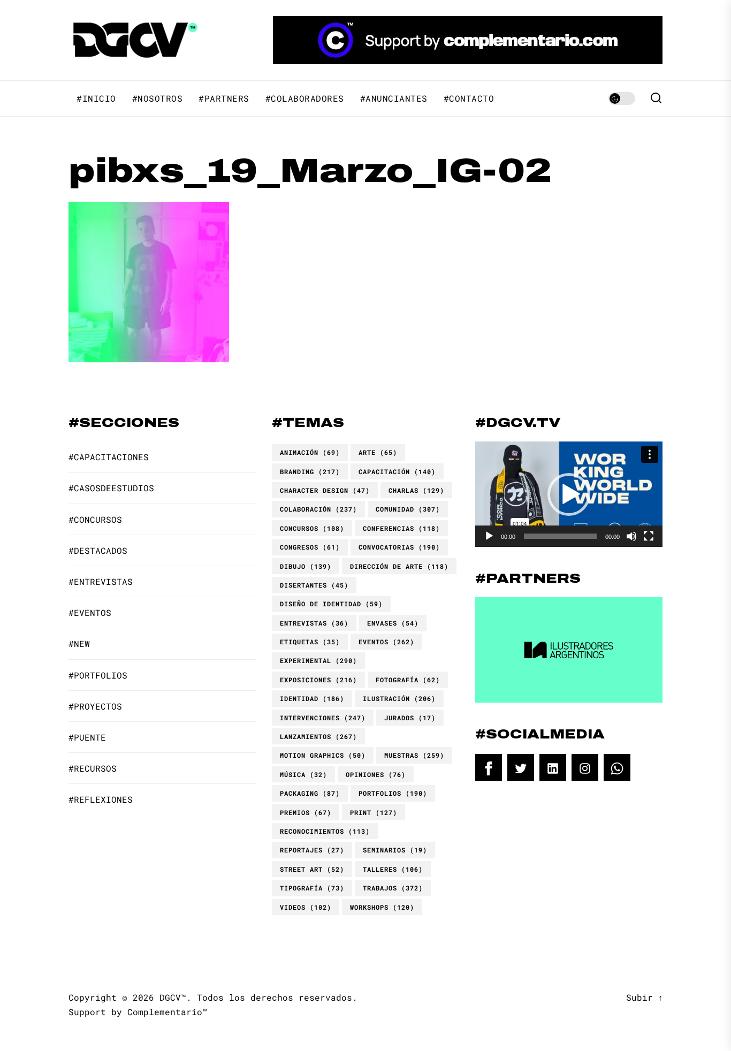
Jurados (410, 717)
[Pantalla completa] (648, 536)
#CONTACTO (469, 98)
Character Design (325, 490)
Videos (305, 907)
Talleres (393, 869)
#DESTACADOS (97, 550)
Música (303, 774)
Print (373, 812)
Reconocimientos (325, 831)
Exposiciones (318, 679)
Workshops (382, 907)
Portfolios (393, 793)
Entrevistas (314, 623)
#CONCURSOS (95, 519)
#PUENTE (87, 737)
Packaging (310, 793)
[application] (569, 494)
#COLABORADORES (304, 98)
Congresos (310, 547)
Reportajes (312, 850)
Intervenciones (323, 717)
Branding (310, 471)
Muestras (414, 755)
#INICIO (96, 98)
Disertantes (314, 585)
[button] (568, 494)
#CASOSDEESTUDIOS (111, 487)
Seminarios (395, 850)
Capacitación (397, 471)
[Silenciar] (631, 536)
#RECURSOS (92, 768)
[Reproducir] (489, 536)
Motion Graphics (323, 755)
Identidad (312, 698)
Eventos (386, 641)
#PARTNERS (224, 98)
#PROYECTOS (95, 706)
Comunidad (408, 509)
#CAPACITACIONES (108, 456)
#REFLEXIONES (100, 799)
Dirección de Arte (399, 566)
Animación (310, 452)
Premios (305, 812)
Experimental (318, 660)
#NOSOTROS (157, 98)
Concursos (312, 528)
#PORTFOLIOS (97, 675)
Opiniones (376, 774)
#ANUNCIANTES (394, 98)
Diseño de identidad (331, 603)
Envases (392, 623)
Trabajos (393, 888)
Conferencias (401, 528)
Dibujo (305, 566)
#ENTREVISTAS (100, 581)
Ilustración (399, 698)
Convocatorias (399, 547)
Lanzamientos (318, 736)
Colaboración (318, 509)
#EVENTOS (89, 612)
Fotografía (408, 679)
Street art (312, 869)
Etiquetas (310, 641)
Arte (378, 452)
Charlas (416, 490)
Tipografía (312, 888)
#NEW (79, 643)
